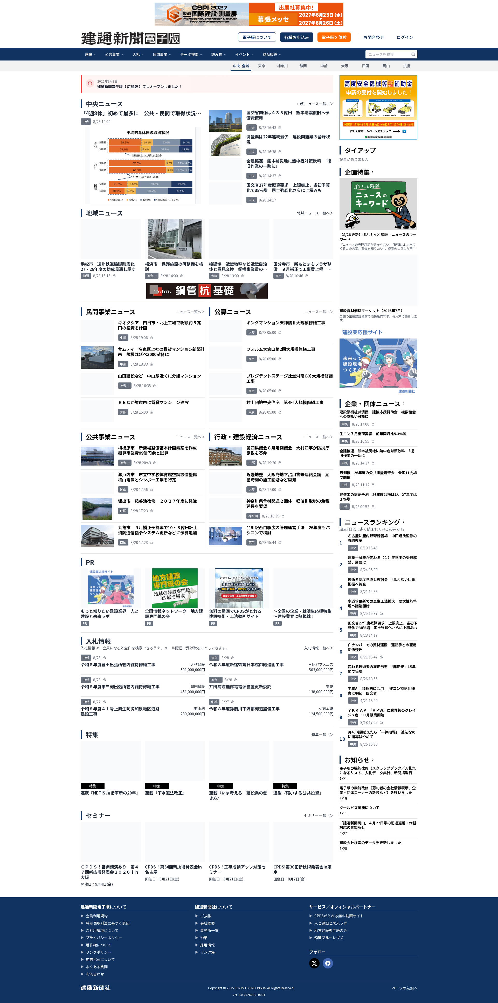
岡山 (386, 65)
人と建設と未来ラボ (328, 923)
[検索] (413, 54)
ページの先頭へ (404, 988)
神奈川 (282, 65)
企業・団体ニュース (372, 403)
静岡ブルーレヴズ (326, 937)
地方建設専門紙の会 (328, 930)
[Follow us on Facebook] (328, 963)
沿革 (201, 937)
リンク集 (205, 952)
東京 (261, 65)
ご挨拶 (203, 915)
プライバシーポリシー (101, 937)
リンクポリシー (96, 952)
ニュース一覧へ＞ (190, 311)
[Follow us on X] (314, 963)
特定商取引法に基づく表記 (105, 923)
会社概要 (205, 923)
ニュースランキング (372, 522)
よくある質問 (94, 966)
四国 (365, 65)
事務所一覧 (206, 930)
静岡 (303, 65)
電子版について (257, 37)
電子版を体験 (334, 37)
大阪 (344, 65)
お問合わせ (373, 37)
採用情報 (205, 944)
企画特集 (357, 172)
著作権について (96, 944)
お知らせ (357, 760)
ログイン (405, 37)
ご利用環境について (100, 930)
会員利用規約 (94, 915)
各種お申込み (296, 37)
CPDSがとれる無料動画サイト (336, 915)
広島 (407, 65)
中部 (324, 65)
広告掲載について (98, 959)
